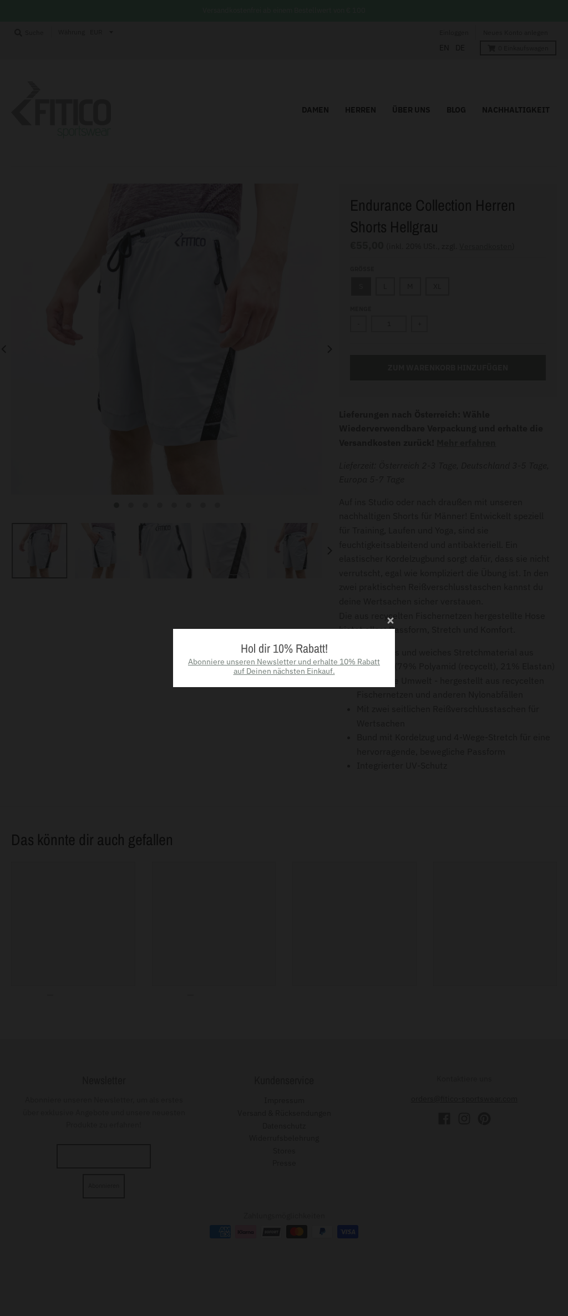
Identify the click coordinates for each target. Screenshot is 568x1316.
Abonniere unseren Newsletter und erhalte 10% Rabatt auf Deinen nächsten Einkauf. (284, 666)
